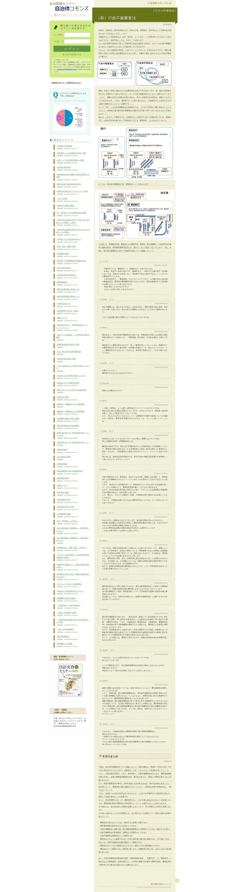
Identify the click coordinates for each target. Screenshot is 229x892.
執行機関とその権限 (67, 645)
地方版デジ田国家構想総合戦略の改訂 (71, 262)
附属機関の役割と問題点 (67, 599)
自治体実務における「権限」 (67, 312)
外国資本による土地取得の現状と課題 (71, 154)
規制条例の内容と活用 (67, 508)
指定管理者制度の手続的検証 (67, 427)
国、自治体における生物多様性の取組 (71, 214)
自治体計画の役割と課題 (66, 360)
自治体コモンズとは (160, 3)
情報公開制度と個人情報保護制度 (69, 472)
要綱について (67, 319)
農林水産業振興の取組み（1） (68, 297)
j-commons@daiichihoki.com (66, 69)
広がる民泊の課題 (63, 458)
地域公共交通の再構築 (67, 207)
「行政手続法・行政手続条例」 (68, 606)
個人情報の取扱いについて (161, 884)
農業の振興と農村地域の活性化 (68, 185)
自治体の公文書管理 (67, 147)
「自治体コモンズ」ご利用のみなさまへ (65, 83)
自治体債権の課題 (67, 515)
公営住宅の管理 (67, 398)
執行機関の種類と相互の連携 (67, 420)
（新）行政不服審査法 (67, 630)
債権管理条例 (67, 451)
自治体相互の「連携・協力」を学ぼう (72, 549)
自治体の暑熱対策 (67, 168)
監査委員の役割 (67, 493)
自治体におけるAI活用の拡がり (68, 240)
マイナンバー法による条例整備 (69, 585)
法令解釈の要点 (67, 255)
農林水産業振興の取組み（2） (68, 290)
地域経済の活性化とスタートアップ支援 (72, 192)
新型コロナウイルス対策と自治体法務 (71, 391)
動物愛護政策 (67, 283)
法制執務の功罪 (67, 479)
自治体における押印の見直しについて (71, 377)
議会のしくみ (67, 486)
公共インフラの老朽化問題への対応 (70, 161)
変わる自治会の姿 (67, 269)
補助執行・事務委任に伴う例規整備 (70, 405)
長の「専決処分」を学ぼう (67, 522)
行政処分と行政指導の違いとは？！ (70, 592)
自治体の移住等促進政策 (67, 276)
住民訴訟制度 (67, 465)
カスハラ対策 (67, 199)
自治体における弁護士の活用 (67, 384)
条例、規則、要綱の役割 (67, 247)
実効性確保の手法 (67, 501)
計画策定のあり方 (67, 305)
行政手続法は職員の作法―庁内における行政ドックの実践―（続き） (73, 222)
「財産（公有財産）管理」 (67, 614)
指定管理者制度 (67, 638)
